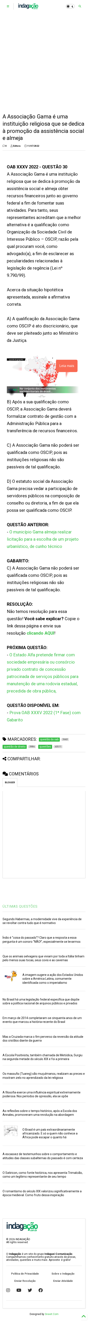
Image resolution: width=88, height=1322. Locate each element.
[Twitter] (30, 1290)
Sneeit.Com (52, 1314)
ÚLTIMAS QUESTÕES (20, 906)
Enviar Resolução (25, 1280)
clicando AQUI (40, 633)
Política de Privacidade (25, 1273)
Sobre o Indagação (63, 1273)
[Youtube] (18, 1290)
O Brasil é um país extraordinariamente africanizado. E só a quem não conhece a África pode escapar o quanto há (50, 1133)
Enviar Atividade (63, 1280)
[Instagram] (8, 1290)
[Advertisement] (44, 63)
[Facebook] (40, 1290)
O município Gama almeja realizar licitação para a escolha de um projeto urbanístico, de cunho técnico (43, 539)
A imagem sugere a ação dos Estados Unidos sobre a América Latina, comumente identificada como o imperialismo (52, 978)
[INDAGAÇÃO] (28, 7)
